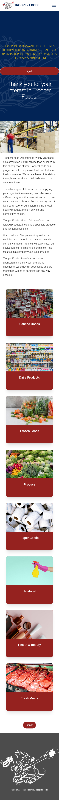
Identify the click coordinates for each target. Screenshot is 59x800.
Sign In (29, 71)
